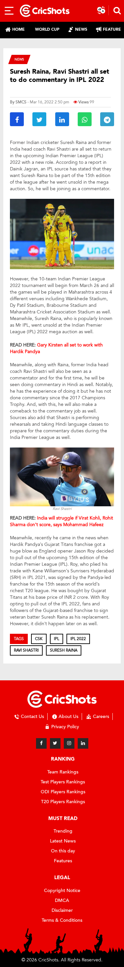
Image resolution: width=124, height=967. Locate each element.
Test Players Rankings (63, 782)
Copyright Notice (62, 890)
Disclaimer (62, 910)
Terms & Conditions (62, 920)
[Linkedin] (83, 743)
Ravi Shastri (26, 650)
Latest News (63, 841)
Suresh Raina (63, 650)
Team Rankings (62, 772)
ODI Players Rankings (63, 792)
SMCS (21, 102)
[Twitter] (55, 743)
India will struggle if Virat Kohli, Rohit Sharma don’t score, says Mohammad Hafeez (61, 521)
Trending (63, 831)
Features (63, 861)
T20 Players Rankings (63, 802)
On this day (63, 851)
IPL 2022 (78, 638)
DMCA (62, 900)
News (19, 59)
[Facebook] (41, 743)
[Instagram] (69, 743)
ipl (56, 638)
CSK (39, 638)
